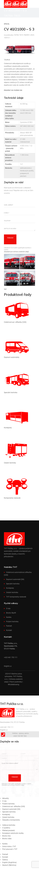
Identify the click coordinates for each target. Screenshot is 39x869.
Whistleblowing (13, 684)
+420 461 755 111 (6, 727)
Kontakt (9, 630)
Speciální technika (12, 584)
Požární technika (12, 622)
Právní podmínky (16, 682)
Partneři (9, 626)
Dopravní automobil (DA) (15, 579)
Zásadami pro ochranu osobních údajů (16, 252)
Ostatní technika (12, 592)
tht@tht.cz (4, 730)
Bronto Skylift (11, 613)
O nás (8, 608)
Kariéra (8, 617)
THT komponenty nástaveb (16, 597)
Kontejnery (10, 588)
